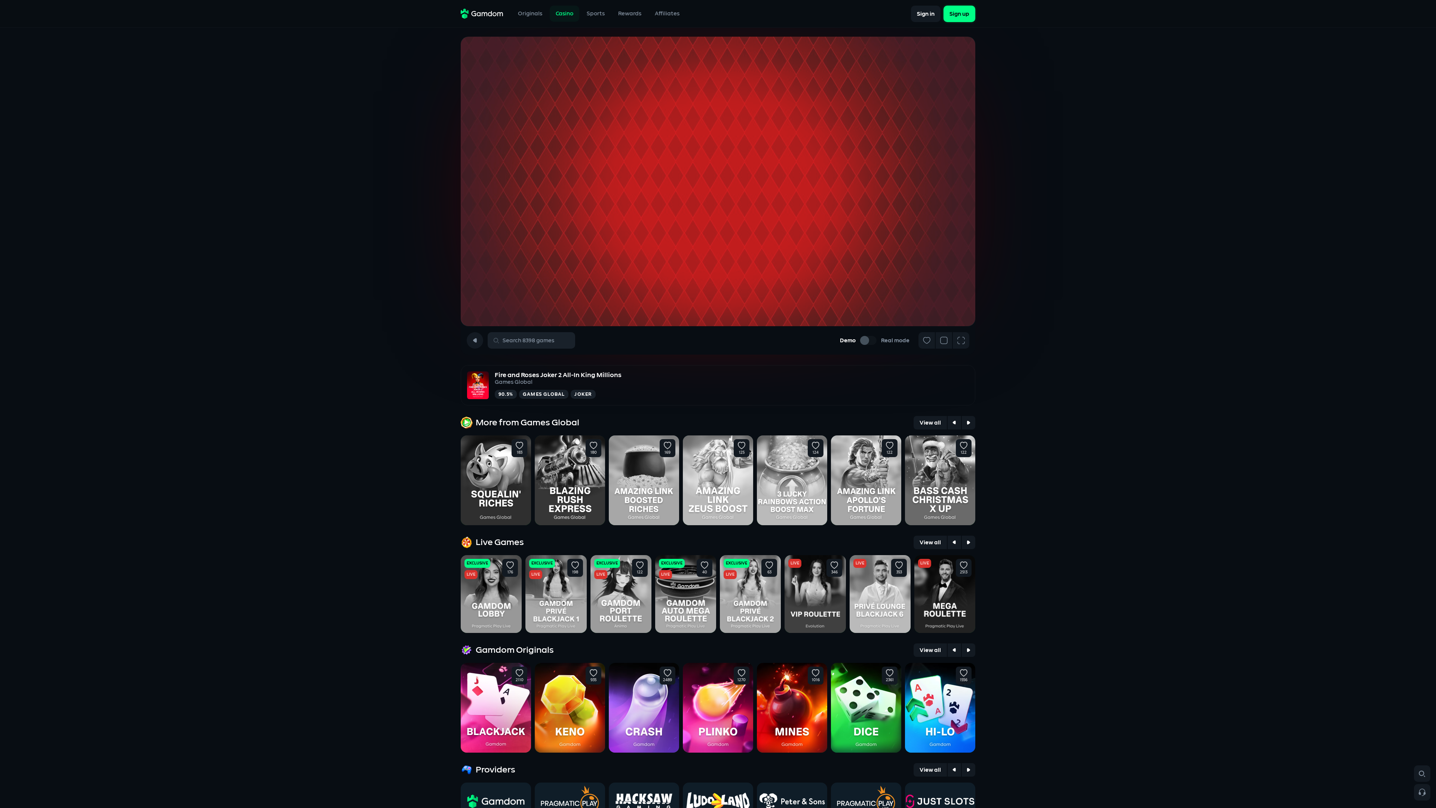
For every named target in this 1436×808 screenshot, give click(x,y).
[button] (519, 445)
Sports (596, 13)
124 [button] (816, 452)
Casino (564, 13)
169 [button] (668, 452)
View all (930, 423)
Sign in (926, 13)
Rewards (629, 13)
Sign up (959, 13)
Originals (530, 13)
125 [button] (742, 452)
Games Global (514, 382)
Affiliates (667, 13)
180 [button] (593, 452)
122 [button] (890, 452)
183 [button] (519, 452)
